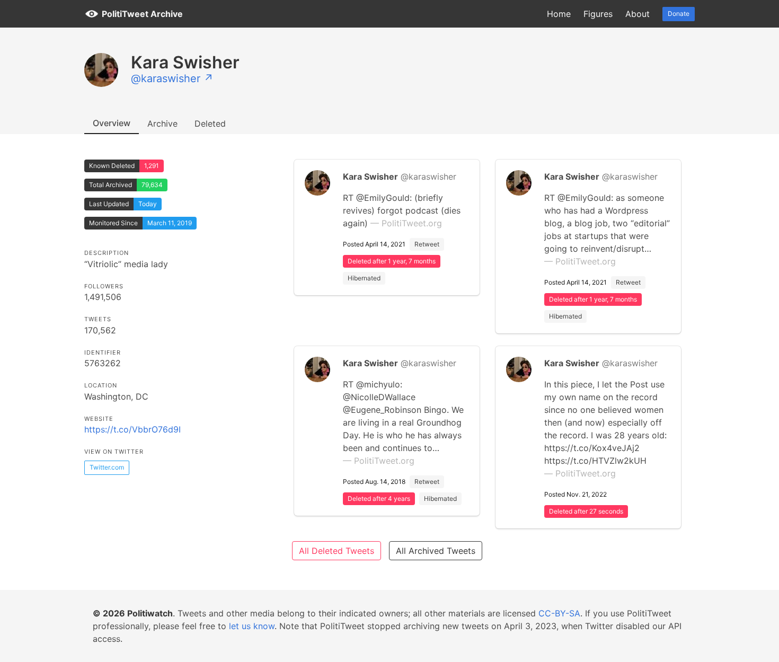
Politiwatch (150, 613)
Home (559, 13)
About (637, 13)
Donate (678, 13)
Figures (598, 13)
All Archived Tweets (435, 550)
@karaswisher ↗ (172, 78)
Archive (162, 123)
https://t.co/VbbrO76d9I (132, 429)
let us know (252, 626)
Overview (111, 123)
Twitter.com (107, 467)
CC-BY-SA (559, 613)
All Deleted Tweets (336, 550)
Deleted (210, 123)
